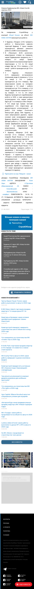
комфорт (6, 194)
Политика (6, 531)
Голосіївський (11, 189)
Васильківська (12, 192)
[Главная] (11, 2)
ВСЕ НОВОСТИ (17, 442)
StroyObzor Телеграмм (11, 568)
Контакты (6, 519)
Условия (6, 535)
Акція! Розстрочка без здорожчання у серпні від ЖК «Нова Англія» (17, 238)
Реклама (6, 523)
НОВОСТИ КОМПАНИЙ (10, 297)
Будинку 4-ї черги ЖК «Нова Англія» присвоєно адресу (17, 246)
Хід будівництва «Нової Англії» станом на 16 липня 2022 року (15, 254)
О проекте (6, 527)
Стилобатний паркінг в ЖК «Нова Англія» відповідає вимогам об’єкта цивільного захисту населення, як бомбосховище (17, 273)
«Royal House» (14, 35)
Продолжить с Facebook (22, 292)
